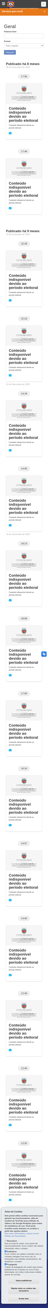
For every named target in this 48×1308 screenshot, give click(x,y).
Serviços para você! (12, 11)
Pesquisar (10, 52)
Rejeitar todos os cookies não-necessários (23, 1289)
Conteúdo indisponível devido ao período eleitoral (23, 114)
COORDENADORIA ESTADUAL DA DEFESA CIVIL (23, 8)
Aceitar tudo (24, 1299)
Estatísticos (12, 1252)
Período (7, 41)
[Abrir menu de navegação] (3, 4)
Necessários (12, 1241)
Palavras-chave (10, 32)
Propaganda (12, 1265)
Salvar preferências (24, 1281)
